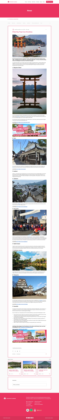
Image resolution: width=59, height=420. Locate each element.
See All (50, 359)
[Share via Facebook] (12, 351)
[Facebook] (26, 417)
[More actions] (46, 29)
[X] (28, 417)
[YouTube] (32, 417)
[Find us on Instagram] (29, 417)
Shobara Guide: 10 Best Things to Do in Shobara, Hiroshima (29, 370)
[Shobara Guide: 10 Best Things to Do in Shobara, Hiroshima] (29, 364)
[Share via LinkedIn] (17, 351)
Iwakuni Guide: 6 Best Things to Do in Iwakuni (14, 370)
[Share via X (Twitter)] (15, 351)
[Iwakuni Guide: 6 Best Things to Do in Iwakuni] (14, 364)
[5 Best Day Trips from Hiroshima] (44, 364)
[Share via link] (19, 351)
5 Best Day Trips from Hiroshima (43, 370)
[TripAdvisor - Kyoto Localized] (31, 417)
